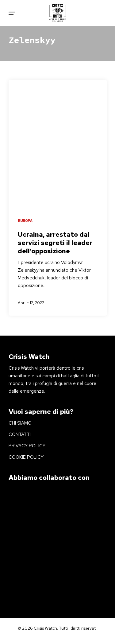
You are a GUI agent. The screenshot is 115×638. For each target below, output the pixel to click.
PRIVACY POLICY (27, 446)
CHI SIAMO (20, 423)
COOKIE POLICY (26, 457)
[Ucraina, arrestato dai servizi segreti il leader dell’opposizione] (58, 198)
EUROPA (25, 220)
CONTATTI (20, 434)
